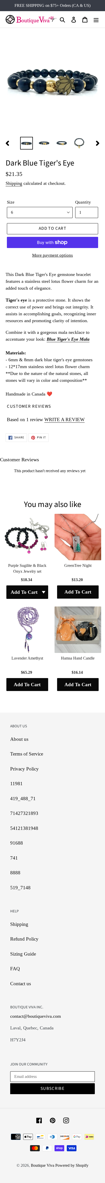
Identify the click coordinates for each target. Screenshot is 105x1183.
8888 (15, 872)
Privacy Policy (24, 768)
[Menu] (96, 19)
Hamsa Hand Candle (78, 658)
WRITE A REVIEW (64, 419)
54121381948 (24, 828)
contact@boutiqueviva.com (35, 1016)
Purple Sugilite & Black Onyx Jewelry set (27, 568)
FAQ (15, 968)
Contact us (20, 983)
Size (11, 202)
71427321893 (24, 813)
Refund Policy (24, 939)
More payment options (52, 255)
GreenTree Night (77, 565)
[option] (26, 143)
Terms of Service (26, 754)
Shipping (14, 183)
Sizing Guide (23, 954)
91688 (16, 843)
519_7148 (20, 887)
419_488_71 (23, 798)
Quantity (83, 202)
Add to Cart (77, 592)
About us (19, 739)
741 (14, 858)
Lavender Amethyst (27, 658)
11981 (16, 783)
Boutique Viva (43, 1165)
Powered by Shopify (71, 1165)
